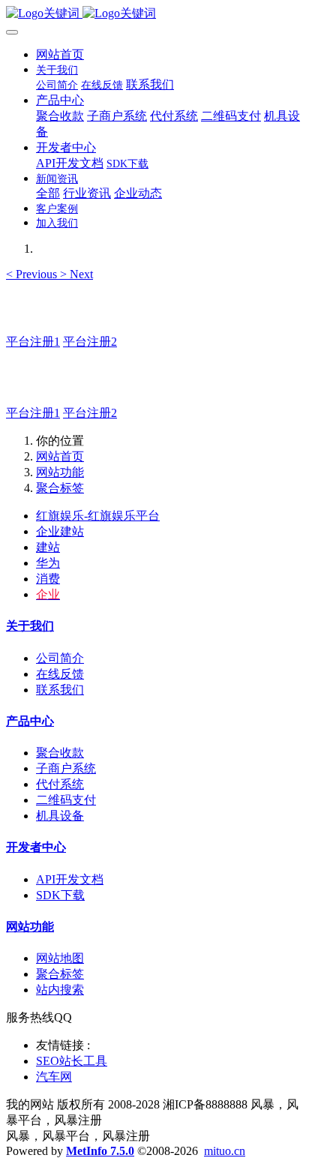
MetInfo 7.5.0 (100, 1150)
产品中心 (30, 721)
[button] (33, 274)
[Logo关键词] (154, 14)
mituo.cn (224, 1150)
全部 (48, 193)
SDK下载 (60, 895)
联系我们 (60, 689)
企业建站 (60, 531)
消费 (48, 578)
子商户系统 (66, 768)
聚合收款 (60, 752)
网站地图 (60, 958)
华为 (48, 562)
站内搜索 (60, 989)
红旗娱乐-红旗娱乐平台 (98, 515)
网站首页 (60, 54)
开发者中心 (36, 847)
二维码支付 (66, 800)
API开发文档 (70, 879)
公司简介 (60, 658)
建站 (48, 547)
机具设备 (60, 815)
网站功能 (60, 472)
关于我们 (30, 626)
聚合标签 (60, 488)
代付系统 (60, 784)
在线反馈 (60, 674)
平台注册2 (90, 341)
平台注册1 (33, 341)
